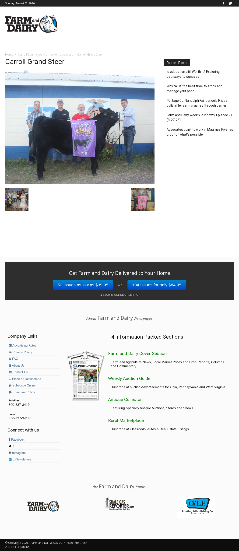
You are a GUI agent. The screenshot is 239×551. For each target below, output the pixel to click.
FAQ (14, 359)
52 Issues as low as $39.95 (83, 285)
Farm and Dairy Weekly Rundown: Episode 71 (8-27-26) (199, 117)
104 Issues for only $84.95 (156, 285)
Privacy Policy (22, 352)
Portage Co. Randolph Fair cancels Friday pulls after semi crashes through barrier (197, 103)
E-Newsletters (22, 459)
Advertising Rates (24, 345)
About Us (18, 365)
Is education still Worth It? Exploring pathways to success (193, 74)
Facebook (17, 439)
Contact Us (20, 372)
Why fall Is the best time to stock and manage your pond (194, 88)
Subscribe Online (23, 385)
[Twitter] (230, 3)
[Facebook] (223, 3)
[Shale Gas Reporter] (119, 509)
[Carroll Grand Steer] (80, 183)
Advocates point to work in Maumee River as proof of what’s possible (200, 132)
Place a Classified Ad (26, 379)
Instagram (18, 453)
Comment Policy (23, 392)
